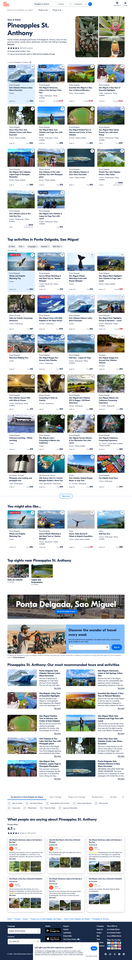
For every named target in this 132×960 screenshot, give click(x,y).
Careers (99, 932)
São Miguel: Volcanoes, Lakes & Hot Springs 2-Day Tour (25, 841)
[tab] (26, 797)
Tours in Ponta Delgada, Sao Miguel (77, 919)
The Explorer (101, 946)
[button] (21, 84)
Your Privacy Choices (70, 939)
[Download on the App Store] (53, 939)
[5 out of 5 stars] (26, 845)
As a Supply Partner (113, 929)
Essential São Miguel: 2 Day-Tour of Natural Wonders (64, 841)
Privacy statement (19, 657)
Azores (25, 919)
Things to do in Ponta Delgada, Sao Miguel (45, 919)
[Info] (30, 62)
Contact (65, 929)
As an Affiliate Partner (114, 936)
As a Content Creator (114, 932)
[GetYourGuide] (6, 4)
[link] (21, 84)
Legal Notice (67, 932)
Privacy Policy (67, 936)
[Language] (117, 3)
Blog (98, 936)
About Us (100, 929)
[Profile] (125, 3)
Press (98, 939)
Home (9, 919)
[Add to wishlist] (32, 66)
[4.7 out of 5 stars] (13, 48)
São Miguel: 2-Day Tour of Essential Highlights (25, 879)
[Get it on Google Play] (53, 931)
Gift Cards (100, 942)
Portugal (17, 919)
